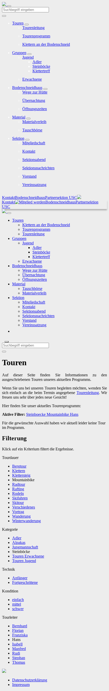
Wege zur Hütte (34, 92)
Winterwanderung (26, 521)
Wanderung (21, 516)
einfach (18, 599)
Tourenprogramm (36, 36)
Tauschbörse (32, 130)
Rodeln (18, 493)
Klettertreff (41, 71)
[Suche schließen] (7, 341)
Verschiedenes (23, 507)
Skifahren (20, 498)
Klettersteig (21, 475)
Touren (18, 23)
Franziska (20, 635)
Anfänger (19, 578)
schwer (18, 609)
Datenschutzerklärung (29, 680)
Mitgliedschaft (33, 143)
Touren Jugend (24, 561)
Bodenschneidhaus (27, 87)
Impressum (21, 684)
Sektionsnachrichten (38, 168)
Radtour (18, 484)
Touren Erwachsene (28, 556)
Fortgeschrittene (25, 582)
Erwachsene (32, 79)
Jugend (28, 57)
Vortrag (18, 512)
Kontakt (28, 151)
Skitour (18, 502)
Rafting (18, 489)
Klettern (18, 471)
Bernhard (19, 626)
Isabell (17, 644)
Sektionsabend (34, 159)
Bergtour (19, 466)
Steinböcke (41, 66)
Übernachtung (33, 100)
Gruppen (19, 53)
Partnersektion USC (61, 197)
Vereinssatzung (34, 184)
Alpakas (18, 542)
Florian (18, 630)
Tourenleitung (33, 28)
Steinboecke (36, 414)
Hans (73, 414)
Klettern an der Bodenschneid (46, 44)
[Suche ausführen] (4, 351)
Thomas (18, 662)
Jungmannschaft (25, 547)
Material (18, 117)
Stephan (18, 658)
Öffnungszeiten (34, 109)
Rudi (16, 653)
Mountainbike (57, 414)
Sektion (18, 138)
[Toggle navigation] (9, 6)
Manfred (19, 649)
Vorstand (29, 176)
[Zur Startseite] (4, 5)
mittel (16, 604)
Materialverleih (34, 122)
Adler (37, 62)
